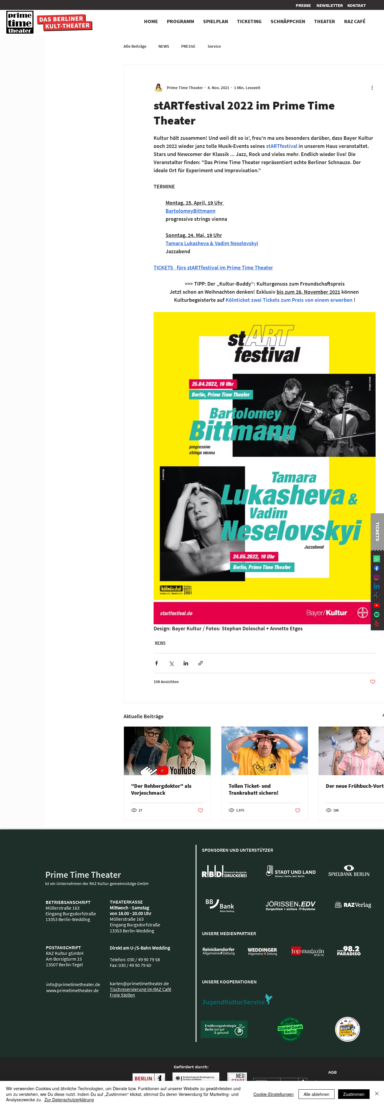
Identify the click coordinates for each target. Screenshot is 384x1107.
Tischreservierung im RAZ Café (140, 989)
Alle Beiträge (135, 46)
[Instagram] (376, 577)
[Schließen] (376, 1094)
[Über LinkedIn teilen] (186, 663)
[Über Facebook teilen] (156, 663)
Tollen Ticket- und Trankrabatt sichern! (253, 789)
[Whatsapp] (376, 558)
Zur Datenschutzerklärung (69, 1099)
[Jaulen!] (376, 623)
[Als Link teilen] (200, 663)
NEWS (163, 46)
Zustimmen (353, 1094)
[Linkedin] (376, 586)
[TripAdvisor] (376, 614)
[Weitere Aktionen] (372, 87)
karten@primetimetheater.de (139, 983)
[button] (356, 5)
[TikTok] (376, 595)
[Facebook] (376, 568)
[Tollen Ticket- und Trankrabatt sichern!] (264, 751)
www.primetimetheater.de (72, 990)
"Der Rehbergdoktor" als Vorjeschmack (161, 789)
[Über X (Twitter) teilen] (171, 663)
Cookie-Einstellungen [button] (274, 1094)
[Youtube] (376, 605)
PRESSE (188, 46)
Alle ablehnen (316, 1094)
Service (214, 46)
